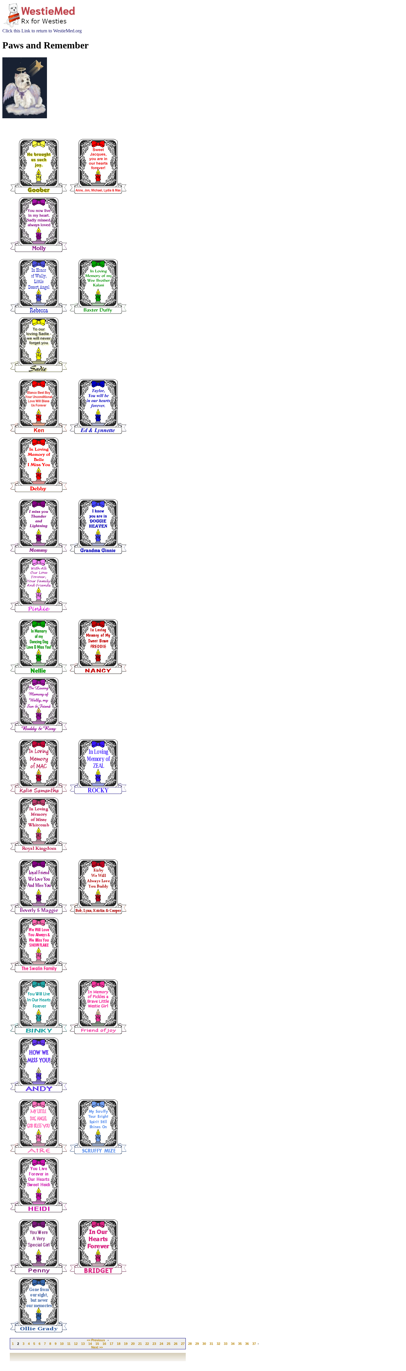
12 (76, 1343)
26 (175, 1343)
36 (247, 1343)
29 (197, 1343)
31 (211, 1343)
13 (83, 1343)
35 (240, 1343)
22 (147, 1343)
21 (140, 1343)
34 (233, 1343)
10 (62, 1343)
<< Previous (96, 1340)
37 (254, 1343)
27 (183, 1343)
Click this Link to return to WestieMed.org (42, 30)
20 (133, 1343)
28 (190, 1343)
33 (225, 1343)
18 (118, 1343)
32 (218, 1343)
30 (204, 1343)
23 (154, 1343)
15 (97, 1343)
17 (111, 1343)
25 (168, 1343)
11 (68, 1343)
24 (161, 1343)
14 (90, 1343)
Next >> (97, 1347)
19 (126, 1343)
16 (104, 1343)
